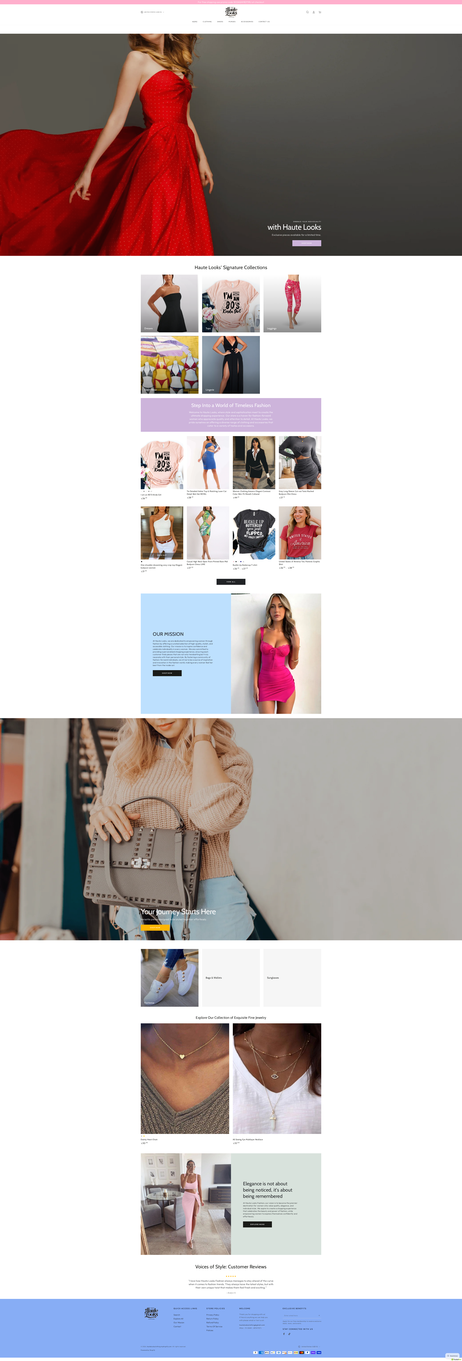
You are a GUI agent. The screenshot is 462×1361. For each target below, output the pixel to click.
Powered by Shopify (148, 1353)
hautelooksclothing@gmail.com (252, 1328)
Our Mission (179, 1326)
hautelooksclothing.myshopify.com (159, 1350)
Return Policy (212, 1322)
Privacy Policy (212, 1318)
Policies (209, 1333)
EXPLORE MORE (257, 1224)
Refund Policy (212, 1326)
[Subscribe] (319, 1319)
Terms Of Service (214, 1330)
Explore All (178, 1322)
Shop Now (155, 928)
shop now (307, 243)
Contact (177, 1330)
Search (177, 1318)
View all (231, 582)
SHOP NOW (167, 673)
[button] (307, 12)
